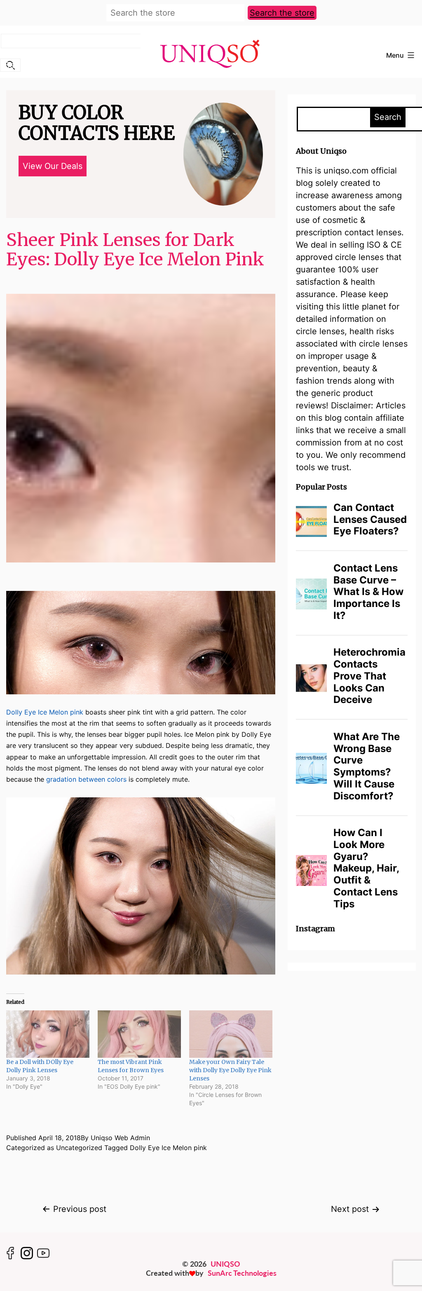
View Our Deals (52, 166)
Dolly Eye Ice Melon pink (44, 712)
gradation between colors (86, 779)
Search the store (282, 13)
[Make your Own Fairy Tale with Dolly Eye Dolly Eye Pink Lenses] (230, 1034)
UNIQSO (225, 1263)
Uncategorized (79, 1147)
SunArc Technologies (242, 1272)
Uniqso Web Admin (120, 1138)
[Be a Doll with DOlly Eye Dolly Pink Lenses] (47, 1034)
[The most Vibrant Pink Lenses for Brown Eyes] (139, 1034)
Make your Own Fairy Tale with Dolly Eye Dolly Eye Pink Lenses (230, 1070)
